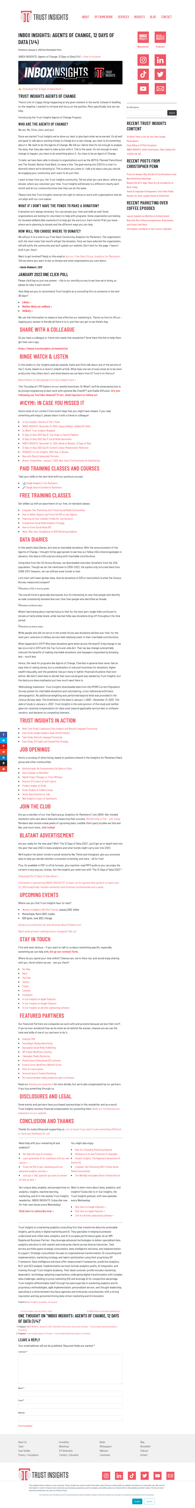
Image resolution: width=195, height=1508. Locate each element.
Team (21, 1446)
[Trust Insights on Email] (160, 88)
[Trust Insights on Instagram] (143, 60)
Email (21, 1400)
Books (102, 1442)
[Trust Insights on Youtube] (143, 88)
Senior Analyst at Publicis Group (37, 790)
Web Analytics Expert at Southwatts (39, 798)
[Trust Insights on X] (145, 1476)
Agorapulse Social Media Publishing (39, 1047)
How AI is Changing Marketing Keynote (93, 1149)
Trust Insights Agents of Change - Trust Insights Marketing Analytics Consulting (58, 1333)
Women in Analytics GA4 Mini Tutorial (40, 909)
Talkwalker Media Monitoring (36, 1056)
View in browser (92, 56)
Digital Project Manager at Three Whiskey (42, 777)
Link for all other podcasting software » (94, 1215)
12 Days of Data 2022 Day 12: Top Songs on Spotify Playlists (50, 434)
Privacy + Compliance (28, 1455)
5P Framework (104, 17)
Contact (166, 17)
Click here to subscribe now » (36, 1211)
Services (123, 17)
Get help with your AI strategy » (38, 1154)
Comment (22, 1351)
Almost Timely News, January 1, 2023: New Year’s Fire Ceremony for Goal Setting (61, 460)
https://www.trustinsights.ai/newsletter (43, 348)
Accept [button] (137, 1501)
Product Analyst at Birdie (34, 785)
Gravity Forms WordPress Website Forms (42, 1064)
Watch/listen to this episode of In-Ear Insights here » (47, 379)
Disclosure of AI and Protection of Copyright (96, 1154)
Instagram (27, 994)
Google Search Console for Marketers (44, 487)
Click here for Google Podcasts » (90, 1206)
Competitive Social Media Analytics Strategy (43, 523)
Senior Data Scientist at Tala (36, 794)
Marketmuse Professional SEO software (41, 1060)
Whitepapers (106, 1446)
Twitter (25, 982)
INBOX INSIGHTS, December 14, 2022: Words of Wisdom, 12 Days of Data (56, 443)
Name (21, 1388)
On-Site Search (133, 107)
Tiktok (25, 986)
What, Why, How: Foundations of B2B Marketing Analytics (49, 531)
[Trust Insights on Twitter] (160, 74)
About (85, 17)
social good (52, 1302)
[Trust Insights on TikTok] (143, 74)
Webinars (104, 1450)
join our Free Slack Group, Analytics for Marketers (93, 256)
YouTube (26, 977)
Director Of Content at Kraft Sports (39, 781)
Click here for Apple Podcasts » (90, 1211)
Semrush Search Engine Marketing (39, 1073)
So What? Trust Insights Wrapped (38, 430)
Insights (139, 17)
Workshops (64, 1446)
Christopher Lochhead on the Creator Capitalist (149, 228)
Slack (24, 973)
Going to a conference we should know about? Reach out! (49, 924)
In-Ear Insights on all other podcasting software (45, 1007)
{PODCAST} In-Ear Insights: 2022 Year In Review (45, 452)
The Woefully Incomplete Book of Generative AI (97, 1175)
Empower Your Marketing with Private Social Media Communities (53, 510)
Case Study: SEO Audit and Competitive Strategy (45, 741)
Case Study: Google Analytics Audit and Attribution (46, 732)
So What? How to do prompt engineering (103, 1311)
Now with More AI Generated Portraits (40, 456)
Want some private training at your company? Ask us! (47, 931)
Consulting (64, 1442)
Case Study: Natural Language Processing (42, 737)
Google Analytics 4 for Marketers (42, 483)
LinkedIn (26, 990)
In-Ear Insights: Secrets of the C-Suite (41, 422)
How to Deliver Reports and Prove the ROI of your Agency (49, 514)
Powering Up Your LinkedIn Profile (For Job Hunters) (47, 518)
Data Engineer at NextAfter (35, 772)
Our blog (26, 969)
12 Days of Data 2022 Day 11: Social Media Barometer (47, 439)
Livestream (105, 1455)
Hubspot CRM (28, 1039)
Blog (153, 17)
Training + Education (69, 1455)
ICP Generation (66, 1450)
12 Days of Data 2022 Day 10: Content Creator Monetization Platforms (55, 447)
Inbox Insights (32, 1302)
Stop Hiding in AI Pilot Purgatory (142, 145)
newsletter (42, 1302)
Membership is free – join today (103, 818)
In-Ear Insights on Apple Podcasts (39, 999)
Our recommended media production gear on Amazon (48, 1077)
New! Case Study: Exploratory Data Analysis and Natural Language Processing (59, 728)
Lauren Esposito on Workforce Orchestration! (148, 215)
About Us (22, 1442)
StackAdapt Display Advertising (37, 1043)
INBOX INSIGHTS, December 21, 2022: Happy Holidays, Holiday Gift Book (56, 426)
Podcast (160, 46)
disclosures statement (41, 1084)
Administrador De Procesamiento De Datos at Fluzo (47, 768)
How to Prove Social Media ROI (36, 527)
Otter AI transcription (32, 1069)
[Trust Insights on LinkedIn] (160, 60)
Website (21, 1412)
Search (172, 112)
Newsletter (143, 46)
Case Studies (24, 1450)
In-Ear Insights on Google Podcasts (39, 1003)
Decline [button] (149, 1501)
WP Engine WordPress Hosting (37, 1051)
